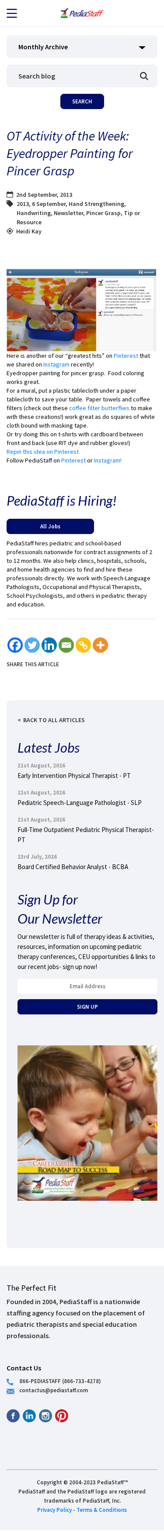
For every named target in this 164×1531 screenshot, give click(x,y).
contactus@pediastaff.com (53, 1390)
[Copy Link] (83, 645)
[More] (100, 645)
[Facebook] (15, 645)
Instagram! (108, 460)
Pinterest (126, 356)
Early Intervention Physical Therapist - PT (74, 775)
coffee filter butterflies (99, 408)
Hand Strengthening (96, 204)
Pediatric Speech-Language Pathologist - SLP (79, 802)
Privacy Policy (54, 1509)
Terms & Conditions (102, 1509)
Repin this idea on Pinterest (43, 452)
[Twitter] (32, 645)
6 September (49, 204)
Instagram (57, 364)
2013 (23, 204)
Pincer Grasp (103, 213)
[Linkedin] (49, 645)
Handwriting (34, 213)
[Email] (66, 645)
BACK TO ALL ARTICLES (54, 720)
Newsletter (68, 213)
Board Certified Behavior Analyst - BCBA (72, 867)
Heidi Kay (29, 231)
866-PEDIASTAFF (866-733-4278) (60, 1380)
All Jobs (50, 526)
